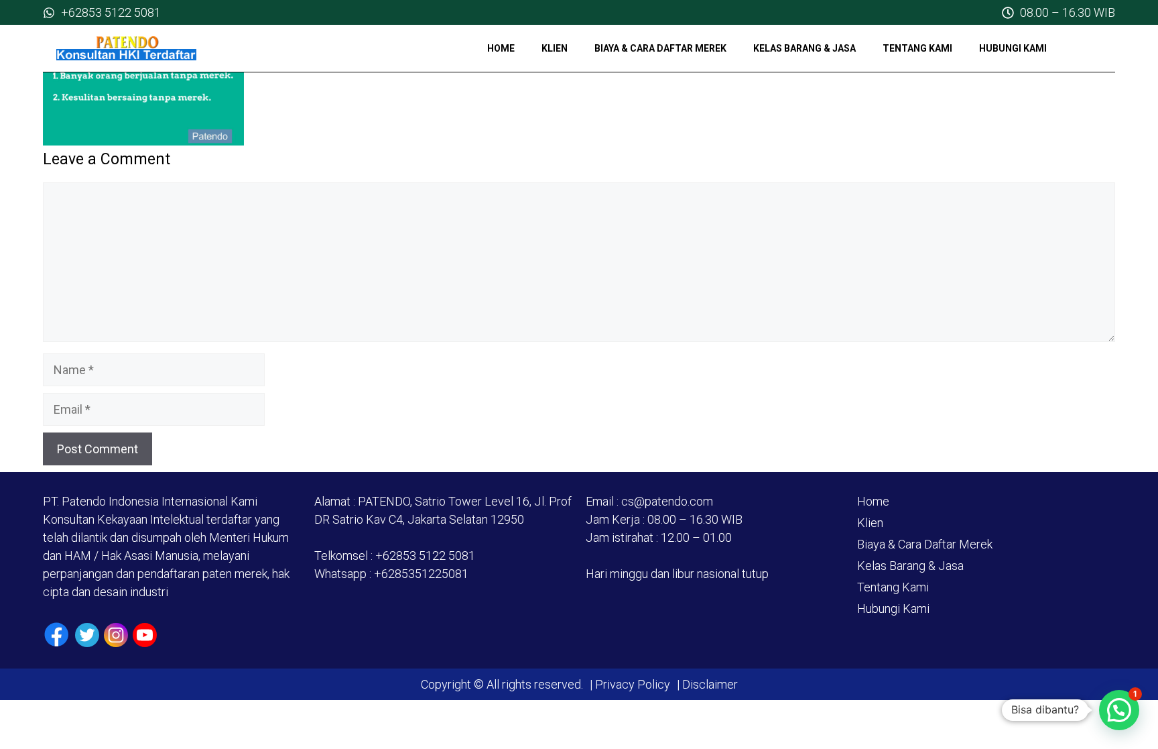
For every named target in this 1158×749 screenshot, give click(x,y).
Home (501, 48)
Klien (554, 48)
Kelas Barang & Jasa (804, 48)
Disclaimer (709, 684)
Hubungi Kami (1013, 48)
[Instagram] (116, 635)
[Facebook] (56, 634)
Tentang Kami (917, 48)
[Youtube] (145, 635)
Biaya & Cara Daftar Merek (660, 48)
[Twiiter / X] (87, 635)
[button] (1119, 710)
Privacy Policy (632, 684)
